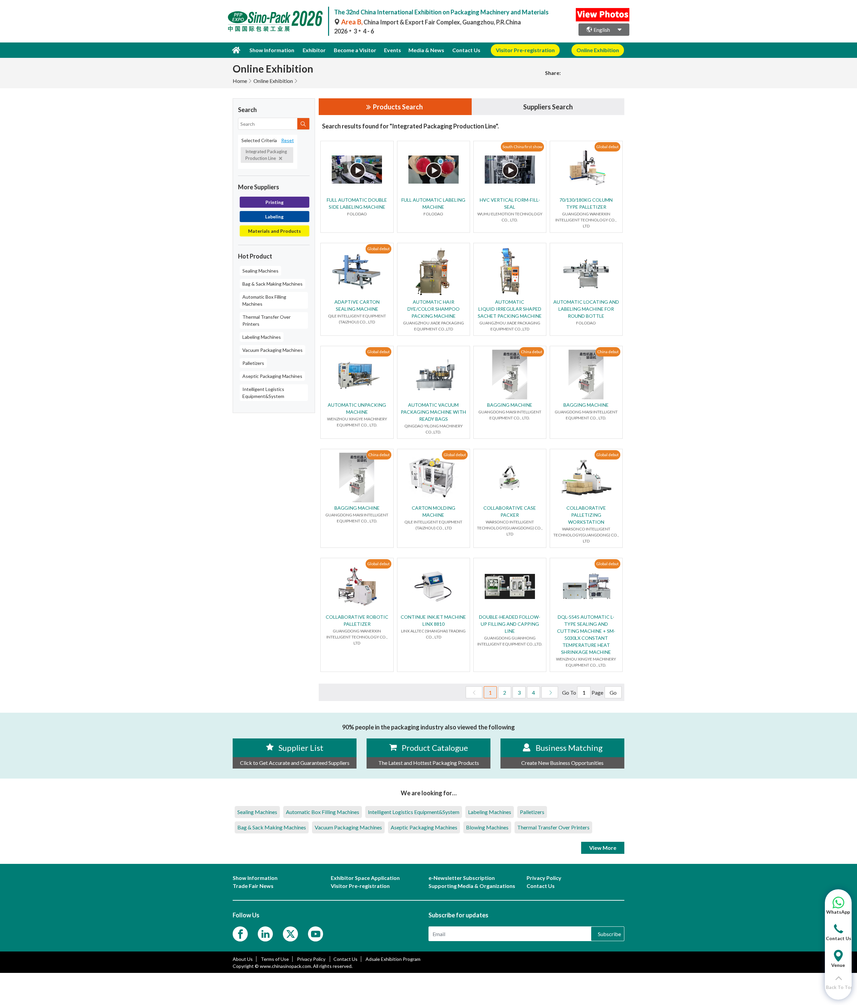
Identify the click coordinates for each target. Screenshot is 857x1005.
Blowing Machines (487, 827)
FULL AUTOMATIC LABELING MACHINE (433, 203)
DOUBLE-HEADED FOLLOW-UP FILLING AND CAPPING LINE (509, 624)
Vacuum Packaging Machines (272, 350)
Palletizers (253, 363)
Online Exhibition (273, 81)
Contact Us (466, 50)
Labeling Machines (261, 337)
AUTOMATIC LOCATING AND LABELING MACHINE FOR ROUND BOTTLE (586, 309)
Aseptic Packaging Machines (272, 376)
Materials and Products (274, 231)
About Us (243, 959)
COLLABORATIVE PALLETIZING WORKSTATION (586, 515)
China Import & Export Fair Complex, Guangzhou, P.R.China (431, 22)
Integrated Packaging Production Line (266, 155)
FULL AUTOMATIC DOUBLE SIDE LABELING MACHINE (357, 203)
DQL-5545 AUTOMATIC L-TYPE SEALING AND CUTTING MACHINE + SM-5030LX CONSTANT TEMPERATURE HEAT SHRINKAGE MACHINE (586, 634)
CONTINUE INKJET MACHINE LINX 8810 (433, 620)
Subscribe (609, 934)
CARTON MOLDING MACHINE (433, 511)
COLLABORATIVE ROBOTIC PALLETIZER (357, 620)
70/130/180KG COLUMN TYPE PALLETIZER (586, 203)
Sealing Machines (260, 271)
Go (613, 692)
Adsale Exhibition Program (393, 959)
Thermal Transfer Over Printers (266, 320)
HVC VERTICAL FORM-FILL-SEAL (510, 203)
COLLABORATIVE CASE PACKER (509, 511)
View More (602, 847)
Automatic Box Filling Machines (264, 300)
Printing (274, 202)
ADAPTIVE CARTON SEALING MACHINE (357, 305)
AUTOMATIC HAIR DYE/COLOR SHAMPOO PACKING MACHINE (433, 309)
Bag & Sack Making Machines (272, 284)
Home (240, 81)
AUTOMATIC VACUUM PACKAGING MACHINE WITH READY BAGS (433, 412)
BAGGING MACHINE (509, 405)
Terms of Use (275, 959)
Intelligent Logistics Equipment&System (263, 392)
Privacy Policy (311, 959)
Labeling (274, 216)
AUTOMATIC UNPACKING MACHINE (357, 408)
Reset (287, 140)
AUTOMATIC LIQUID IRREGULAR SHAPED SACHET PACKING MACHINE (510, 309)
